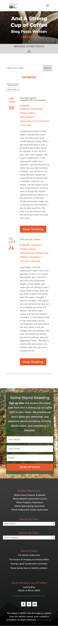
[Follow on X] (29, 604)
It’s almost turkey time (29, 555)
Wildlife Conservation (29, 257)
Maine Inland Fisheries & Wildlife (29, 495)
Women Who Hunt (28, 121)
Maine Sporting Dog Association (30, 506)
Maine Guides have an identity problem (29, 568)
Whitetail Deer (41, 253)
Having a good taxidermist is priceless (33, 99)
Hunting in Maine (27, 113)
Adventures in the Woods (31, 109)
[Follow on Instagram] (34, 604)
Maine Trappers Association (29, 502)
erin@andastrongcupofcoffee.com (29, 596)
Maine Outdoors (27, 117)
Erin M (26, 106)
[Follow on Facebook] (23, 604)
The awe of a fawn (30, 239)
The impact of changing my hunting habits (29, 559)
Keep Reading (33, 229)
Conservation (36, 245)
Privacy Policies (44, 620)
